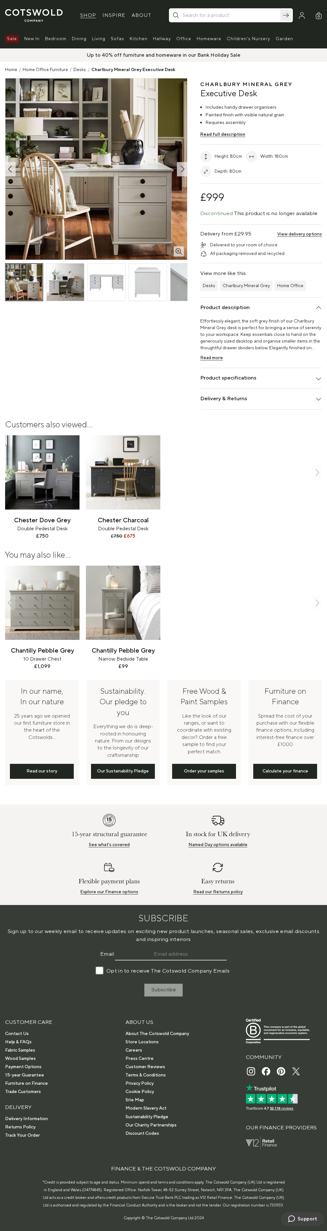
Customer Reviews (145, 1066)
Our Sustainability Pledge (123, 771)
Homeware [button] (209, 39)
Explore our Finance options (109, 892)
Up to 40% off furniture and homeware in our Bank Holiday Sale (163, 55)
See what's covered (109, 845)
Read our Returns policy (218, 892)
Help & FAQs (18, 1042)
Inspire (114, 15)
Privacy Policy (139, 1083)
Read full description (222, 134)
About (141, 15)
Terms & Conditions (145, 1075)
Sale (12, 39)
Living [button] (98, 39)
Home (11, 70)
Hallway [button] (162, 39)
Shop (88, 15)
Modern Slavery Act (145, 1108)
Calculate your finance (285, 771)
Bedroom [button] (55, 39)
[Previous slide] (10, 472)
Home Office (290, 286)
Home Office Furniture (45, 70)
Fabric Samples (20, 1050)
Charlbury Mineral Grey (246, 286)
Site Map (134, 1100)
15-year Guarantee (24, 1075)
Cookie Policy (139, 1091)
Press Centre (139, 1058)
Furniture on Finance (26, 1083)
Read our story (42, 771)
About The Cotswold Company (157, 1033)
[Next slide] (317, 472)
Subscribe (163, 989)
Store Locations (142, 1042)
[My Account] (302, 15)
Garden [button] (284, 39)
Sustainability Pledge (146, 1116)
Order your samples (204, 771)
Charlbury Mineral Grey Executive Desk (133, 70)
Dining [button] (79, 39)
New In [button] (32, 39)
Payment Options (23, 1066)
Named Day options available (217, 845)
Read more (211, 358)
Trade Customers (23, 1091)
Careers (133, 1050)
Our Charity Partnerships (151, 1125)
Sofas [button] (117, 39)
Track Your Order (22, 1135)
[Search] (285, 15)
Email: (107, 954)
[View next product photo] (182, 169)
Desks (79, 70)
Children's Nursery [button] (248, 39)
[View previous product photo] (10, 169)
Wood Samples (20, 1058)
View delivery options (299, 234)
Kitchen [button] (139, 39)
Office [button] (183, 39)
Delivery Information (26, 1118)
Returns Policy (20, 1127)
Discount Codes (142, 1133)
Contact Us (17, 1033)
